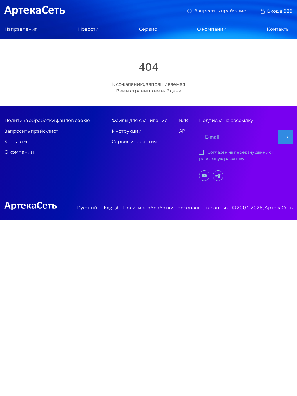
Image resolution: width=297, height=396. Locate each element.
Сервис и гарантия (134, 141)
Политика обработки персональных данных (176, 207)
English (111, 207)
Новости (88, 29)
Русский (87, 207)
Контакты (278, 29)
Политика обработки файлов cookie (47, 120)
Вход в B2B (280, 11)
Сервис (148, 29)
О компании (212, 29)
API (183, 131)
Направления (21, 29)
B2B (183, 120)
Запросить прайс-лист (221, 11)
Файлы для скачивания (140, 120)
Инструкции (127, 131)
